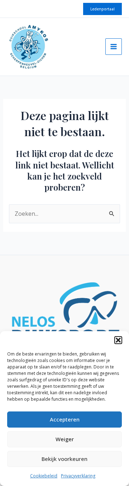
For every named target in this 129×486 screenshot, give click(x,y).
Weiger (65, 439)
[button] (118, 340)
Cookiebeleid (43, 476)
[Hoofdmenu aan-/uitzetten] (113, 46)
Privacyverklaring (78, 476)
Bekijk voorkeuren (64, 458)
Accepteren (65, 419)
